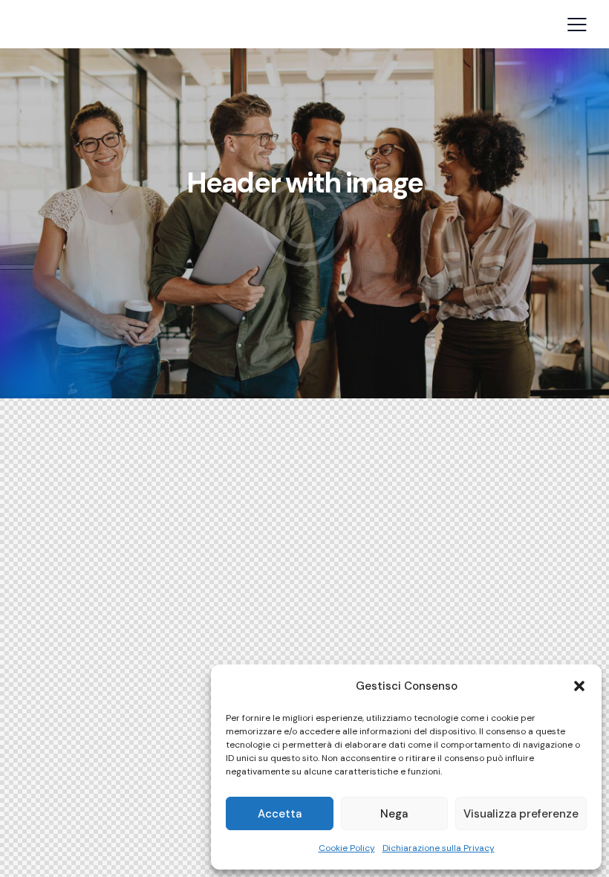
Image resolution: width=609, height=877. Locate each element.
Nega (394, 813)
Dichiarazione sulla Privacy (438, 848)
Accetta (280, 813)
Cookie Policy (347, 848)
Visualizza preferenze (521, 813)
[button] (579, 686)
